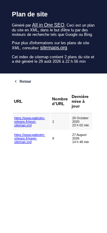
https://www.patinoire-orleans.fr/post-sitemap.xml (29, 121)
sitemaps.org (53, 47)
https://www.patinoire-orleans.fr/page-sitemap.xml (29, 138)
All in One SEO (48, 24)
